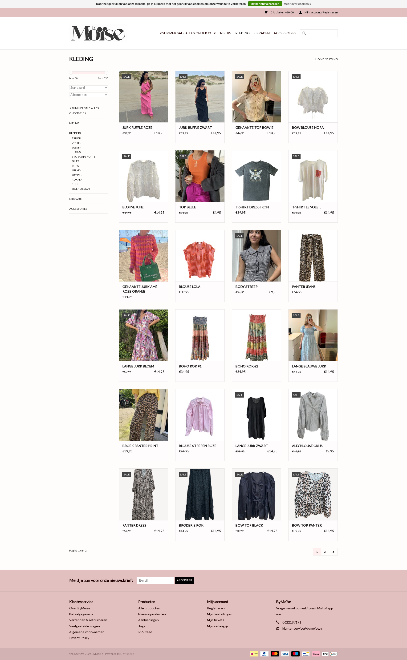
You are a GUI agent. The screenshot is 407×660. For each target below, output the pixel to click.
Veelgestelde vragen (84, 626)
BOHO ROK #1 (190, 366)
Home (319, 59)
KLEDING (242, 33)
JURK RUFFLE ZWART (195, 127)
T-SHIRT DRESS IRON (252, 207)
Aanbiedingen (148, 620)
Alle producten (149, 608)
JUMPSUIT (78, 174)
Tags (141, 626)
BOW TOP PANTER (307, 525)
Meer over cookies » (297, 4)
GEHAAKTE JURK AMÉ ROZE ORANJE (139, 289)
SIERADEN (262, 33)
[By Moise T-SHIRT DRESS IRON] (256, 176)
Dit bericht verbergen (265, 4)
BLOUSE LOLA (189, 287)
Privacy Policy (79, 638)
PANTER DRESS (134, 525)
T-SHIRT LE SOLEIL (306, 207)
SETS (75, 183)
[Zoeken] (302, 33)
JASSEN (76, 147)
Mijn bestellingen (219, 614)
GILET (75, 161)
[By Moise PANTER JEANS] (313, 256)
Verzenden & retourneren (88, 620)
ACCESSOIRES (285, 33)
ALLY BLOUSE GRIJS (307, 446)
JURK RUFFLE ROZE (137, 127)
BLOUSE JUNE (133, 207)
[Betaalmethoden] (253, 653)
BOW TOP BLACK (249, 525)
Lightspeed (127, 654)
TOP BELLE (187, 207)
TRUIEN (76, 138)
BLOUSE (77, 151)
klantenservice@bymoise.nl (302, 628)
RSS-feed (145, 632)
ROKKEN (77, 179)
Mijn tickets (215, 620)
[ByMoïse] (101, 33)
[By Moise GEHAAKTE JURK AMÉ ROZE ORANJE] (143, 256)
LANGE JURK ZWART (252, 446)
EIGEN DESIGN (81, 188)
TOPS (75, 165)
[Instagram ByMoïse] (334, 580)
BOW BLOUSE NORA (308, 127)
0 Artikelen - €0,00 (282, 12)
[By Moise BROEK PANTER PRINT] (143, 415)
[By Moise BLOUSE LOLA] (200, 256)
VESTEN (76, 143)
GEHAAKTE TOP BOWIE (254, 127)
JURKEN (76, 170)
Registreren (216, 608)
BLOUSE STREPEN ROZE (197, 446)
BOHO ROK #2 (247, 366)
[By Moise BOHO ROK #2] (256, 335)
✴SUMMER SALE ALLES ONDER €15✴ (187, 33)
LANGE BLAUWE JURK (309, 366)
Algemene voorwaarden (86, 632)
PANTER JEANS (304, 287)
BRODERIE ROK (191, 525)
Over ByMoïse (79, 608)
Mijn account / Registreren (321, 12)
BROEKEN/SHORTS (84, 156)
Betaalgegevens (81, 614)
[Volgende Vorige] (333, 551)
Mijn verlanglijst (218, 626)
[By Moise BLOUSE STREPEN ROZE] (200, 415)
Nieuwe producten (152, 614)
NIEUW (225, 33)
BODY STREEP (247, 287)
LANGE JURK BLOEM (138, 366)
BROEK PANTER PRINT (140, 446)
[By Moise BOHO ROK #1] (200, 335)
